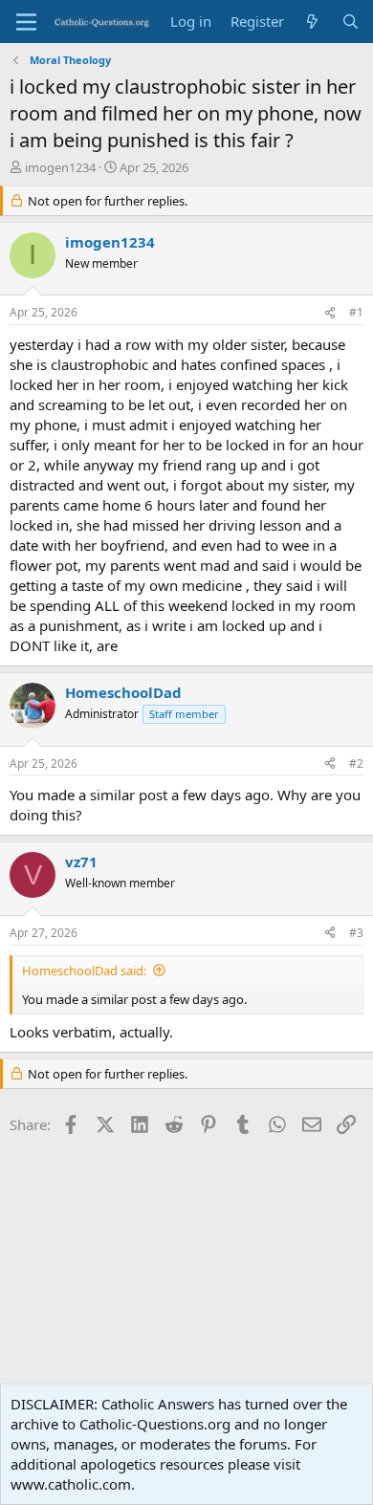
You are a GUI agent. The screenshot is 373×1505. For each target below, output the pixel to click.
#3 (356, 933)
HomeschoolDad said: (84, 970)
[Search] (350, 21)
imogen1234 (60, 167)
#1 (356, 312)
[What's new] (312, 21)
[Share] (330, 313)
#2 (356, 763)
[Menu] (26, 22)
